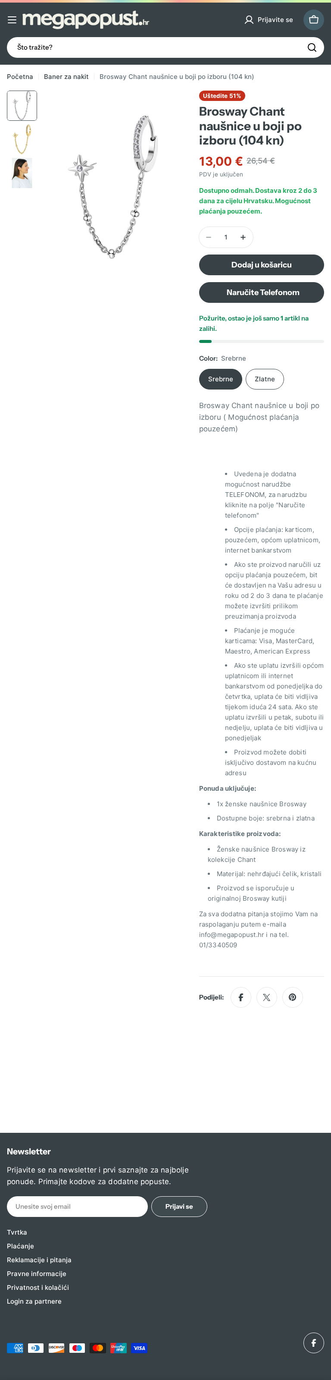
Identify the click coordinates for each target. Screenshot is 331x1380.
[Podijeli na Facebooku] (241, 997)
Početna (20, 76)
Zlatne (265, 379)
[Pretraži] (312, 47)
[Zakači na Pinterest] (292, 997)
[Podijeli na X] (266, 997)
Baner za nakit (66, 76)
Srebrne (220, 379)
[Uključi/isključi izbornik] (12, 20)
